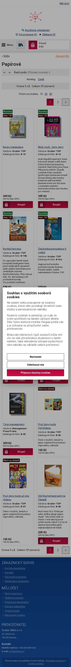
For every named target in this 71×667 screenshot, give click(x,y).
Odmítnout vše (35, 364)
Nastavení (35, 356)
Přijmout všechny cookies (35, 372)
